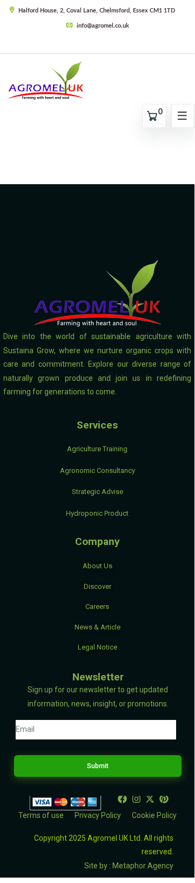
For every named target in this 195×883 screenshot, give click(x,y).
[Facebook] (122, 799)
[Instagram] (136, 799)
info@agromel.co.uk (102, 26)
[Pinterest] (164, 799)
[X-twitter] (150, 799)
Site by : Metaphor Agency (128, 865)
